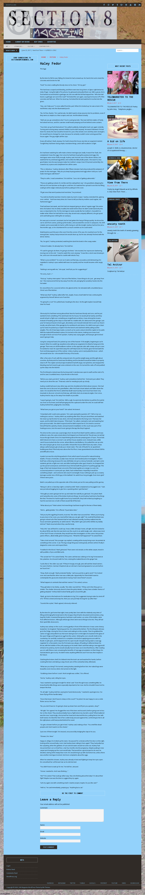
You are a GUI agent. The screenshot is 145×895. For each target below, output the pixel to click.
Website (43, 838)
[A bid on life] (123, 127)
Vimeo (124, 883)
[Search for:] (127, 50)
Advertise (51, 42)
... (132, 109)
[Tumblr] (117, 5)
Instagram (61, 883)
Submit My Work (22, 42)
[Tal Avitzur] (123, 250)
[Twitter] (113, 5)
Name (42, 825)
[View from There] (123, 168)
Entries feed (10, 869)
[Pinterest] (126, 5)
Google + (92, 883)
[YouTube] (131, 5)
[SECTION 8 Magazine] (60, 38)
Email (42, 831)
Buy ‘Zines (38, 42)
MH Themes (46, 887)
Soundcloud (134, 883)
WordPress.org (11, 877)
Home (8, 42)
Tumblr (82, 883)
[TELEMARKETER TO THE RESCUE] (123, 82)
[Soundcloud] (139, 5)
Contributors (44, 46)
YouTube (114, 883)
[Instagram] (108, 5)
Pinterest (103, 883)
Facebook (50, 883)
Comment (43, 808)
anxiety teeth (116, 223)
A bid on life (116, 141)
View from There (117, 182)
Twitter (72, 883)
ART (7, 46)
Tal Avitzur (114, 264)
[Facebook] (104, 5)
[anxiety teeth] (123, 209)
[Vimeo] (135, 5)
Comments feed (11, 873)
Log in (8, 866)
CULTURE (30, 46)
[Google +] (122, 5)
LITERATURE (18, 46)
